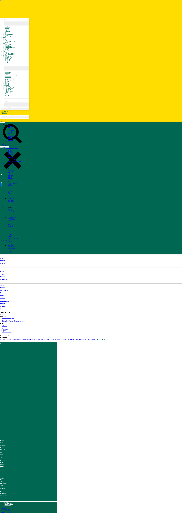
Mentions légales (5, 443)
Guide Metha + (10, 252)
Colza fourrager (10, 171)
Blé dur (9, 127)
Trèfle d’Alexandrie (11, 175)
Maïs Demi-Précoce (11, 152)
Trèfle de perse (10, 177)
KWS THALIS (4, 290)
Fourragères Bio (10, 245)
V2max (1, 491)
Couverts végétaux (3, 460)
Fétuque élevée (10, 191)
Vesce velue (10, 179)
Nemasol (9, 220)
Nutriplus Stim (2, 486)
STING (2, 285)
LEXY (2, 295)
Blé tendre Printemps (11, 128)
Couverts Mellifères (11, 218)
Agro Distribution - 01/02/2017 (5, 339)
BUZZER (2, 263)
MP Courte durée (10, 200)
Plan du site (6, 502)
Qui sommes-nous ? (7, 505)
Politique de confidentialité (8, 506)
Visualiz (1, 467)
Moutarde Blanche (11, 224)
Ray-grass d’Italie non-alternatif (12, 183)
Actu (3, 325)
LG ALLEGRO (4, 269)
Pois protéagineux (8, 36)
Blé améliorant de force (11, 126)
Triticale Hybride (10, 135)
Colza (5, 145)
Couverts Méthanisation (11, 219)
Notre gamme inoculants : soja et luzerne (14, 41)
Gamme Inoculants (3, 493)
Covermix (1, 485)
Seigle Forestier (10, 226)
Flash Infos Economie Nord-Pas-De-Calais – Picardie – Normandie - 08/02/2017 (22, 339)
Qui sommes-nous (3, 445)
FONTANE (3, 258)
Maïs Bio (9, 243)
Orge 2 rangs (10, 131)
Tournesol (6, 42)
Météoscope (2, 464)
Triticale (9, 134)
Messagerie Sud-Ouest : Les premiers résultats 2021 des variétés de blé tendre (13, 321)
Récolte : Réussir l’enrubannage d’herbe (8, 318)
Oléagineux (4, 144)
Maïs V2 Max (7, 50)
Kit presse (1, 442)
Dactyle (9, 189)
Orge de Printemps (11, 130)
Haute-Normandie (5, 329)
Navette (9, 172)
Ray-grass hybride (10, 184)
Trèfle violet (10, 185)
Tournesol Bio (10, 244)
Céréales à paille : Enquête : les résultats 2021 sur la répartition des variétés (13, 320)
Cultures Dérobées (11, 210)
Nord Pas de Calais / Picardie (6, 332)
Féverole (9, 137)
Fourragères (4, 166)
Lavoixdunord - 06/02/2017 (72, 339)
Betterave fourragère (11, 170)
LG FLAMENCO (4, 301)
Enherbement (10, 209)
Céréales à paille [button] (4, 124)
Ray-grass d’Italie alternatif (12, 173)
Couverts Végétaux (5, 205)
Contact (3, 114)
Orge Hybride (10, 129)
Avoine (9, 125)
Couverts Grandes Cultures (12, 217)
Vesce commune (10, 232)
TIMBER (2, 274)
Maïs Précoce (10, 151)
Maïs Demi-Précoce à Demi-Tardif (13, 153)
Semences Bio (4, 240)
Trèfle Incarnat (10, 178)
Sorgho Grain (10, 164)
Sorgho (4, 51)
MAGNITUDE (4, 279)
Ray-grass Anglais (10, 193)
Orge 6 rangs (10, 132)
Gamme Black (2, 488)
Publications (2, 440)
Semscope (1, 469)
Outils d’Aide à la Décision (8, 504)
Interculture (4, 330)
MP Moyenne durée (11, 201)
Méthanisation (4, 250)
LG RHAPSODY (4, 306)
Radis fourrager (10, 225)
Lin (4, 146)
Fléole (9, 192)
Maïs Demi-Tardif (10, 154)
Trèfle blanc (10, 196)
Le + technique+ (10, 251)
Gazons (3, 253)
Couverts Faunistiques (11, 211)
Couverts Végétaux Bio (11, 246)
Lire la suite (2, 260)
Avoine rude (10, 223)
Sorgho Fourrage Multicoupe (10, 54)
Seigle (9, 133)
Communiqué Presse (8, 503)
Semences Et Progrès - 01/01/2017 (81, 339)
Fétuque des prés (10, 190)
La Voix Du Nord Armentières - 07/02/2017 (40, 339)
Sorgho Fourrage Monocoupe (12, 165)
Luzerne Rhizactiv (10, 195)
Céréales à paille (4, 326)
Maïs (4, 43)
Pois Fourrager (10, 174)
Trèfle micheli (10, 176)
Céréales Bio (10, 241)
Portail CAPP (2, 498)
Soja (6, 40)
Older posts (2, 314)
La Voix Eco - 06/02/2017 (64, 339)
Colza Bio (9, 242)
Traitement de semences (9, 34)
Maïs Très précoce (10, 150)
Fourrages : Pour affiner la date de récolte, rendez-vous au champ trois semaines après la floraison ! (17, 319)
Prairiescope (2, 466)
